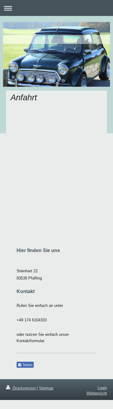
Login (102, 388)
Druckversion (24, 388)
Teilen (27, 365)
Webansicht (96, 393)
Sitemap (46, 388)
